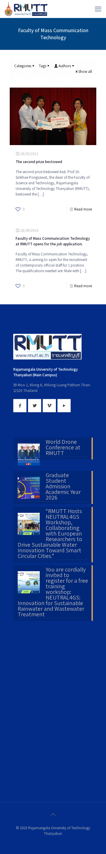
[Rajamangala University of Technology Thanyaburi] (26, 8)
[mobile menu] (98, 9)
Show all (85, 71)
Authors (65, 65)
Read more (83, 209)
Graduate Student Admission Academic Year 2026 (63, 486)
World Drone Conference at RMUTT (63, 448)
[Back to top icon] (53, 814)
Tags (42, 65)
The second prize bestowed (39, 161)
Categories (22, 65)
